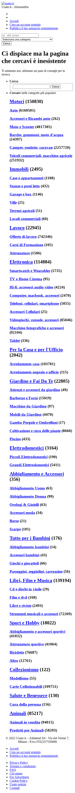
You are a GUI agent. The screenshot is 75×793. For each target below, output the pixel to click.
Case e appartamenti (26, 178)
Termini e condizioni (23, 766)
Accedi (14, 21)
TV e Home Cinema (26, 279)
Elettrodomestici (27, 448)
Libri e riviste (20, 605)
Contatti (15, 788)
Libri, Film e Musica (31, 580)
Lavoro (17, 227)
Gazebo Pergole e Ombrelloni (34, 422)
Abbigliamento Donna (28, 496)
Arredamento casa (25, 364)
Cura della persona (25, 704)
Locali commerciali (25, 219)
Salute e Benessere (28, 695)
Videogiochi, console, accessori (34, 320)
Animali (18, 713)
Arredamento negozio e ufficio (34, 372)
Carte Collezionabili (26, 686)
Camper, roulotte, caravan (31, 147)
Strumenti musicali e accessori (34, 614)
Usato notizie (18, 784)
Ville (13, 202)
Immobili (19, 169)
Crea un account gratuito (25, 24)
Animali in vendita (25, 722)
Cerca (6, 43)
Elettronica (21, 261)
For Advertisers (19, 777)
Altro (14, 660)
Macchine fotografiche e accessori (37, 328)
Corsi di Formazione (26, 245)
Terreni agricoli (22, 211)
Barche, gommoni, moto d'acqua (36, 135)
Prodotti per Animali (27, 730)
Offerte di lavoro (23, 236)
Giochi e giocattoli (24, 563)
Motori (17, 101)
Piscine (15, 439)
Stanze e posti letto (25, 186)
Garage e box (21, 194)
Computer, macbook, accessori (34, 295)
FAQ (13, 770)
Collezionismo (24, 669)
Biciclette (17, 652)
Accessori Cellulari (25, 312)
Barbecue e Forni (24, 398)
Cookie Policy (19, 780)
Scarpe (15, 529)
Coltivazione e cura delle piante (35, 431)
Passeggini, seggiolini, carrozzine (36, 571)
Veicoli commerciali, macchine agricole (41, 156)
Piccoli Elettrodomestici (29, 457)
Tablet (15, 340)
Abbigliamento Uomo (27, 488)
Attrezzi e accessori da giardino (35, 390)
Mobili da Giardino (26, 414)
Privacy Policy (19, 762)
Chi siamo (16, 773)
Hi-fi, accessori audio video (31, 287)
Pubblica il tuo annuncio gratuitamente (34, 28)
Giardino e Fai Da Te (31, 381)
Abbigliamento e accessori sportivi (37, 631)
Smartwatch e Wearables (30, 271)
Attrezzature (20, 253)
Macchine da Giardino (28, 406)
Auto (14, 110)
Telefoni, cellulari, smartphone (34, 303)
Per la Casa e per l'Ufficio (36, 349)
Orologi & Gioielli (24, 505)
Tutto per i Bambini (30, 538)
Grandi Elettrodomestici (29, 465)
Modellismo (19, 678)
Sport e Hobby (24, 622)
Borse (14, 521)
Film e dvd (18, 597)
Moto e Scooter (22, 127)
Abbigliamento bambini (29, 547)
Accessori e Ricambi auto (30, 118)
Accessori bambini (24, 555)
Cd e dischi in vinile (26, 589)
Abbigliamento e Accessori (37, 473)
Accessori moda (22, 513)
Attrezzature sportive (27, 644)
